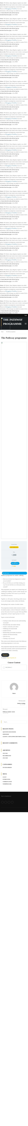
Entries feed (6, 779)
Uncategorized (7, 767)
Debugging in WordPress (11, 8)
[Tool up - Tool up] (5, 324)
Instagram (12, 802)
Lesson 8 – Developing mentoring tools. (14, 736)
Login (25, 315)
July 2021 (5, 753)
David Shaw (6, 734)
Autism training (21, 703)
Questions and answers (9, 732)
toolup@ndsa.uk (7, 796)
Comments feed (7, 781)
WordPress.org (7, 784)
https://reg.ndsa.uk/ (11, 657)
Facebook (2, 802)
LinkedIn (9, 802)
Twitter (5, 802)
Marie (14, 693)
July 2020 (5, 758)
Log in (4, 777)
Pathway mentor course (9, 711)
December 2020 (7, 755)
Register (5, 655)
